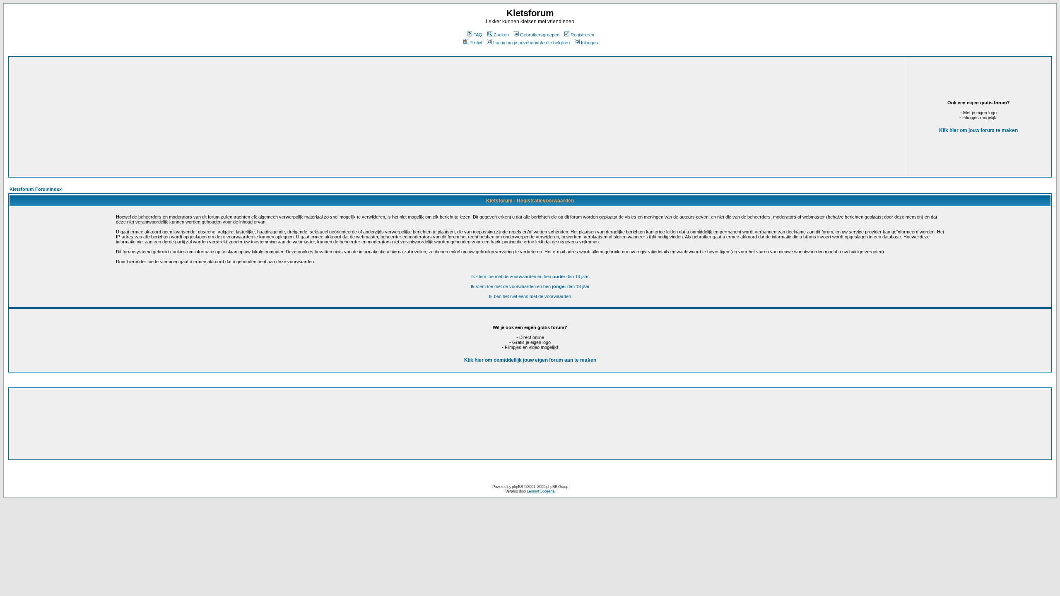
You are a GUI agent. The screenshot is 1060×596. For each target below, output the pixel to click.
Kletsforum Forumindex (36, 189)
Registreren (582, 34)
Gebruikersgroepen (539, 34)
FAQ (477, 34)
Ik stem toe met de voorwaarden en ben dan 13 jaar (530, 276)
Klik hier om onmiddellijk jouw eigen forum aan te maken (530, 360)
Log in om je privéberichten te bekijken (531, 42)
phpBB (517, 486)
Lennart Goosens (540, 491)
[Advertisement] (258, 116)
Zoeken (501, 34)
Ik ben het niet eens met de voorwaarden (530, 296)
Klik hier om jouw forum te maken (978, 130)
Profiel (476, 42)
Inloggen (589, 42)
